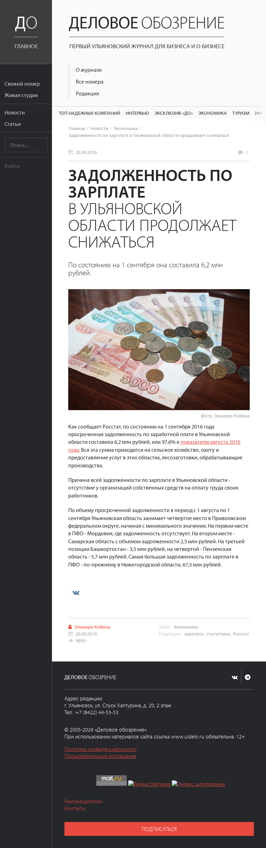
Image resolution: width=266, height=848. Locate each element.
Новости (15, 112)
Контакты (75, 808)
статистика (218, 633)
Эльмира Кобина (92, 626)
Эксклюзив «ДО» (173, 113)
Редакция (87, 93)
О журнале (89, 69)
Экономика (212, 113)
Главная (77, 128)
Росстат (241, 633)
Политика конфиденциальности (100, 748)
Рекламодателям (83, 801)
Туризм (240, 113)
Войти (12, 165)
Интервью (137, 113)
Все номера (90, 81)
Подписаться (159, 828)
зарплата (194, 633)
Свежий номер (22, 83)
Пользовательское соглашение (100, 755)
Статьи (13, 123)
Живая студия (21, 95)
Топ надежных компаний (89, 113)
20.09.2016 (86, 152)
